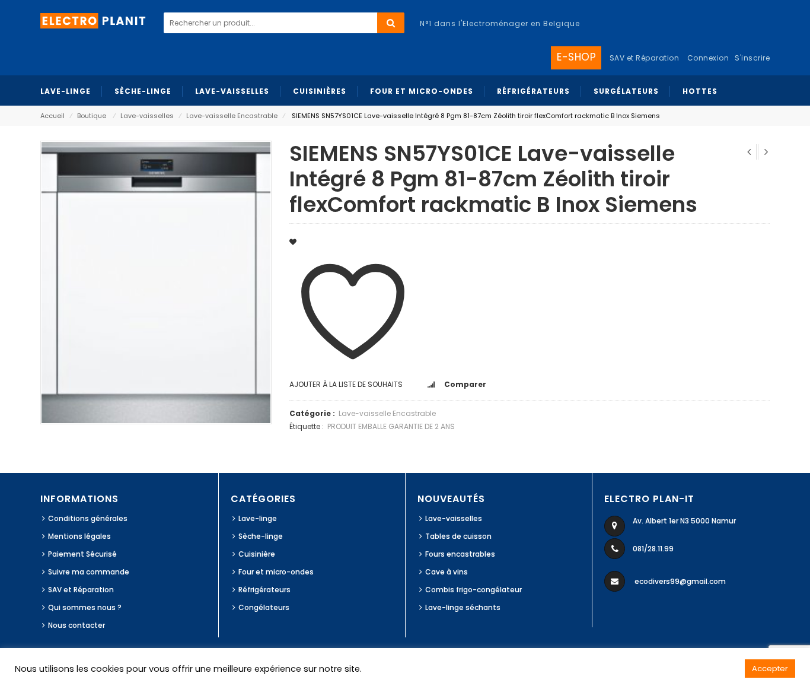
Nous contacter (76, 625)
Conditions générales (87, 518)
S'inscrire (752, 58)
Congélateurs (263, 607)
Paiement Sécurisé (82, 554)
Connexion (708, 58)
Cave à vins (446, 572)
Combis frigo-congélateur (473, 590)
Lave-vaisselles (147, 115)
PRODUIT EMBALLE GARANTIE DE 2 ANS (391, 426)
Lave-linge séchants (462, 607)
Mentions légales (79, 536)
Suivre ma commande (88, 572)
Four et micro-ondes (276, 572)
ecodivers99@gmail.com (680, 581)
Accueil (52, 115)
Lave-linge (257, 518)
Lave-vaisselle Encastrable (232, 115)
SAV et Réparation (81, 590)
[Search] (390, 22)
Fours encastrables (460, 554)
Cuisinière (256, 554)
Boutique (91, 115)
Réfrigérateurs (264, 590)
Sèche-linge (260, 536)
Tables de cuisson (458, 536)
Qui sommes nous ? (85, 607)
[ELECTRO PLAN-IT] (93, 20)
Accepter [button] (770, 668)
